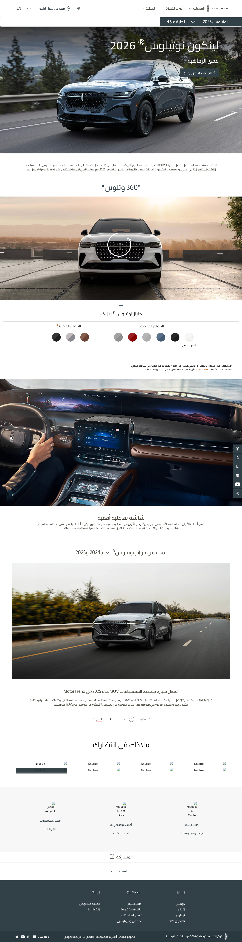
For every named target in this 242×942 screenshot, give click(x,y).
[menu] (195, 22)
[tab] (187, 342)
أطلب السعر (202, 369)
